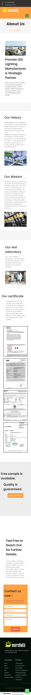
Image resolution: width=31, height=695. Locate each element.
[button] (27, 15)
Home (12, 30)
